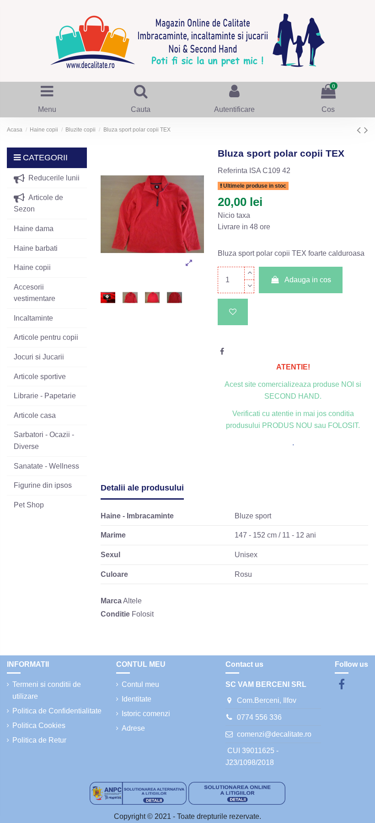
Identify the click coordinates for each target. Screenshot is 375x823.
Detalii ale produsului (142, 487)
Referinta (232, 170)
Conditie (115, 614)
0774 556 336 (259, 717)
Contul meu (140, 684)
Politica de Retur (39, 740)
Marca (111, 601)
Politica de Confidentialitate (57, 711)
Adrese (133, 728)
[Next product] (366, 130)
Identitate (136, 699)
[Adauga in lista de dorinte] (233, 312)
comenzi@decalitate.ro (274, 734)
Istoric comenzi (146, 713)
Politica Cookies (38, 725)
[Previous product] (360, 130)
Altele (132, 601)
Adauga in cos (307, 280)
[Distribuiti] (222, 351)
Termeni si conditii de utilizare (46, 690)
